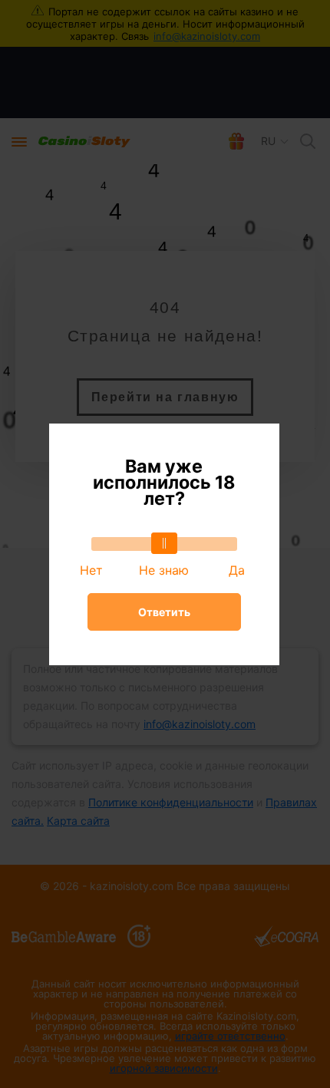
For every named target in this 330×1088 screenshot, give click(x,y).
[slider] (164, 543)
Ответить (164, 611)
